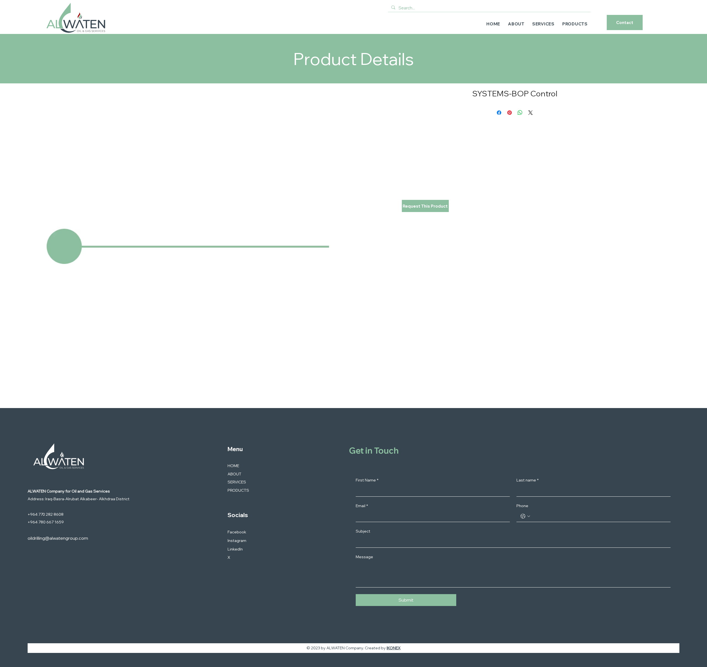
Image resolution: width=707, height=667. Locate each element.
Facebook (237, 532)
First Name (367, 480)
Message (364, 556)
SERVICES (237, 482)
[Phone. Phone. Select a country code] (525, 516)
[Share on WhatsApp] (520, 112)
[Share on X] (530, 112)
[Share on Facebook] (499, 112)
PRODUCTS (238, 490)
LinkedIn (235, 549)
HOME (233, 465)
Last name (527, 480)
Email (362, 505)
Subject (363, 531)
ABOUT (234, 474)
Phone (522, 505)
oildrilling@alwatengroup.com (58, 538)
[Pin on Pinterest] (509, 112)
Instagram (237, 540)
